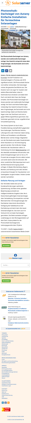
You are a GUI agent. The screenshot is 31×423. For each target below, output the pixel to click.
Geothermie (4, 348)
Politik (3, 351)
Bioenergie (4, 345)
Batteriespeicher (21, 150)
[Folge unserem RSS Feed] (8, 403)
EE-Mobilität (4, 339)
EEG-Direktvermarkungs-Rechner (10, 372)
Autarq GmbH (17, 229)
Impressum (4, 390)
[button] (2, 70)
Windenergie (5, 344)
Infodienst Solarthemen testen (9, 384)
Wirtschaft (13, 28)
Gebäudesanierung (20, 26)
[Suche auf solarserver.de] (28, 265)
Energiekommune (6, 354)
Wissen (3, 378)
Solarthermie (5, 336)
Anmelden (6, 245)
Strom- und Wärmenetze (8, 341)
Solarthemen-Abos (6, 382)
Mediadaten (4, 398)
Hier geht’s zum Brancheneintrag (10, 361)
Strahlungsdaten (6, 375)
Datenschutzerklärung (7, 395)
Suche (3, 359)
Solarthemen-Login (6, 386)
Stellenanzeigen (5, 376)
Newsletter (4, 367)
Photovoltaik (4, 28)
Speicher (4, 338)
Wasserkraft (5, 347)
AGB (3, 396)
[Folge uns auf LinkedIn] (3, 403)
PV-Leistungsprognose (7, 370)
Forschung (4, 350)
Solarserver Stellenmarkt (15, 291)
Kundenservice (5, 393)
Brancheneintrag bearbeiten (8, 362)
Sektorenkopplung (6, 342)
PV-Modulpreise (5, 373)
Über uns (4, 392)
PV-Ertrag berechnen (7, 369)
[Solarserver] (17, 3)
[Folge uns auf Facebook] (6, 403)
